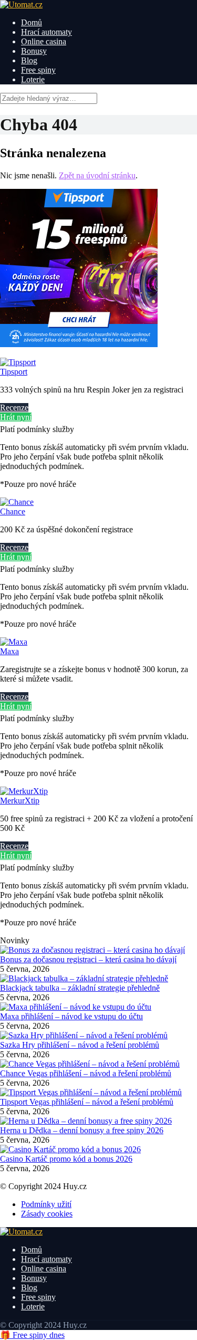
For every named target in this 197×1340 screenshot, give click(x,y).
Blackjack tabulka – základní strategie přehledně (80, 987)
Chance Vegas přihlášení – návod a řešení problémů (85, 1073)
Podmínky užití (46, 1204)
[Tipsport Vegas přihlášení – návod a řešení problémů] (91, 1092)
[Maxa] (13, 641)
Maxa (9, 651)
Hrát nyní (16, 417)
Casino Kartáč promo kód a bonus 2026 (66, 1158)
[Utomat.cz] (21, 4)
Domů (31, 22)
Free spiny (38, 69)
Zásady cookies (46, 1213)
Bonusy (34, 50)
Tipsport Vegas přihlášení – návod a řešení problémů (86, 1101)
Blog (29, 60)
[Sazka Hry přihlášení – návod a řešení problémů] (84, 1035)
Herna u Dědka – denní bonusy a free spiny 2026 (81, 1130)
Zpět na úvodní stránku (97, 175)
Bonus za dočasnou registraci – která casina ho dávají (88, 959)
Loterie (33, 79)
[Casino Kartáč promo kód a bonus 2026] (70, 1149)
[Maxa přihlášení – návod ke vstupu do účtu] (75, 1006)
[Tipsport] (18, 362)
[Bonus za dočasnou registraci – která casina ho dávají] (92, 949)
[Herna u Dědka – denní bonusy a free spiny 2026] (86, 1120)
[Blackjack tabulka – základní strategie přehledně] (84, 978)
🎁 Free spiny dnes (32, 1335)
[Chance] (17, 501)
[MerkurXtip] (24, 791)
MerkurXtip (19, 800)
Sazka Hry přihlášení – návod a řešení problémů (79, 1044)
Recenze (14, 407)
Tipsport (13, 371)
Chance (12, 511)
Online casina (43, 41)
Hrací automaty (46, 31)
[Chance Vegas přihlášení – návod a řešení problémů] (90, 1063)
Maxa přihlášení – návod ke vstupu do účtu (71, 1016)
